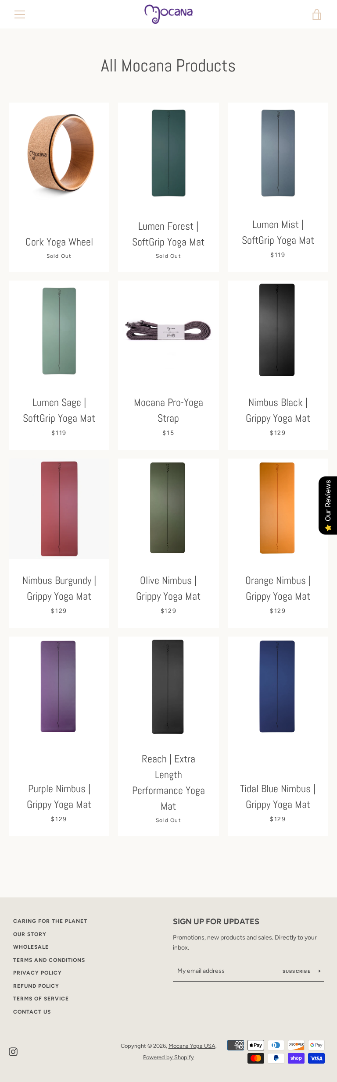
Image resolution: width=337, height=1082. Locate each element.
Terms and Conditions (49, 960)
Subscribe (297, 971)
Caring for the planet (50, 921)
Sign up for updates (216, 921)
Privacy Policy (37, 973)
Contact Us (32, 1012)
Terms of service (41, 999)
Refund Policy (36, 986)
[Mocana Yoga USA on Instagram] (13, 1051)
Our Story (30, 934)
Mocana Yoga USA (191, 1046)
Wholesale (31, 947)
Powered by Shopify (168, 1057)
